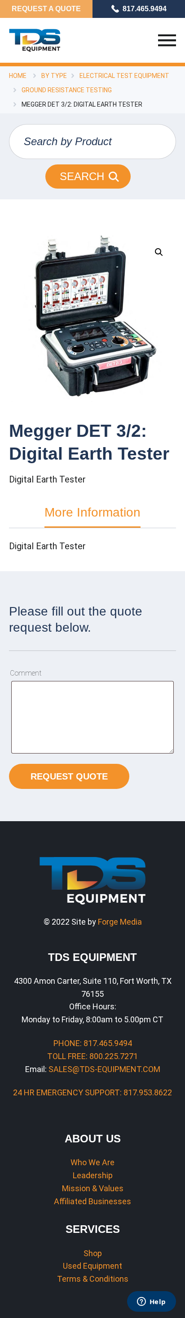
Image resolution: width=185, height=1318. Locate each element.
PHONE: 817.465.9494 (92, 1043)
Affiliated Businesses (92, 1201)
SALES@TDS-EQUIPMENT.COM (104, 1069)
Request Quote (69, 776)
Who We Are (92, 1162)
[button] (159, 252)
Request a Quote (46, 9)
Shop (93, 1253)
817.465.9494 (145, 9)
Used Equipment (92, 1266)
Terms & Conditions (92, 1279)
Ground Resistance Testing (67, 90)
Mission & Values (92, 1188)
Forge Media (120, 921)
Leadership (93, 1175)
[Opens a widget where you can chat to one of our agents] (151, 1302)
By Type (54, 75)
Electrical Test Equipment (124, 75)
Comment (25, 673)
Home (17, 75)
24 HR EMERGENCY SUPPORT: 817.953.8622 (92, 1092)
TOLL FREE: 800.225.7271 (92, 1056)
